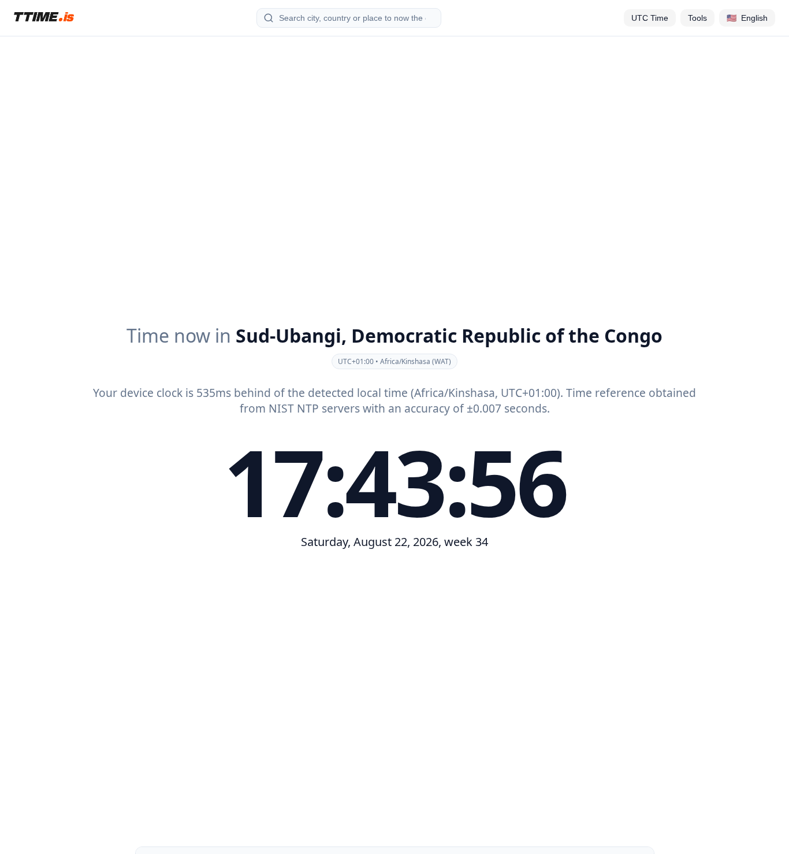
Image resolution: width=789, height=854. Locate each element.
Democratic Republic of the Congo (507, 335)
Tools (697, 18)
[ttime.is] (44, 16)
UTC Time (649, 18)
